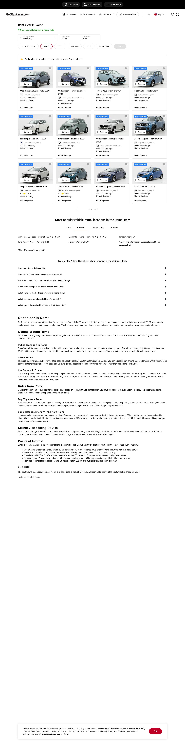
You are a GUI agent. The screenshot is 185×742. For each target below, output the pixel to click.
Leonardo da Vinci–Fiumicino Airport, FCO (87, 237)
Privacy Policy (111, 731)
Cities (68, 227)
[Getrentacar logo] (17, 14)
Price (89, 46)
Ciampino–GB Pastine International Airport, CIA (39, 237)
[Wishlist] (172, 14)
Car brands (114, 227)
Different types (97, 227)
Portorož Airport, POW (79, 242)
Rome (37, 477)
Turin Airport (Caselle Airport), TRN (33, 242)
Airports (80, 227)
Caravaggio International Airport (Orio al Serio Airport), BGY (139, 243)
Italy (31, 477)
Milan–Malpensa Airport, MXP (31, 250)
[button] (148, 14)
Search (120, 46)
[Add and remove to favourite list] (50, 68)
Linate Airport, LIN (127, 237)
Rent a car (22, 477)
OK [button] (155, 731)
